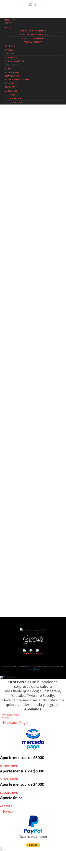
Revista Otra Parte (44, 666)
